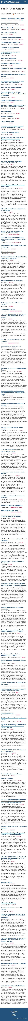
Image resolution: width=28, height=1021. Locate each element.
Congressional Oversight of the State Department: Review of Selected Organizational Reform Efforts (13, 93)
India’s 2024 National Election (9, 32)
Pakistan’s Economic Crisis (8, 252)
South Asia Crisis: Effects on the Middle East (12, 986)
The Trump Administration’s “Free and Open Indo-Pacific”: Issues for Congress (14, 257)
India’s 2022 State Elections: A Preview (11, 87)
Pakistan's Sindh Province (8, 309)
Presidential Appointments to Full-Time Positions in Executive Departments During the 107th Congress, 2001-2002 (13, 858)
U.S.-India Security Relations (8, 903)
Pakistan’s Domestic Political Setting (10, 28)
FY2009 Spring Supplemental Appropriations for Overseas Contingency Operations (13, 689)
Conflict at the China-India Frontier (10, 132)
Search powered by (18, 1018)
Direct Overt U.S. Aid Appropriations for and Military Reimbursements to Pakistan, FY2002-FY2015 (13, 392)
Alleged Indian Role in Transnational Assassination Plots (10, 52)
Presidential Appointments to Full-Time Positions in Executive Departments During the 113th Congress (13, 315)
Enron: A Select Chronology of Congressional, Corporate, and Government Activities (13, 833)
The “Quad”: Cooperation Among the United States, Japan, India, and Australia (12, 81)
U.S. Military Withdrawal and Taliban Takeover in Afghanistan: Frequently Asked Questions (13, 105)
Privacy (14, 1014)
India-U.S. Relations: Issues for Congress (12, 280)
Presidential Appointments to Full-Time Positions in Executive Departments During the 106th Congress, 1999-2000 (13, 939)
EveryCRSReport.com (10, 2)
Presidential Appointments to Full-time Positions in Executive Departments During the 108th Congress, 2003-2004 (13, 726)
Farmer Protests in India (7, 121)
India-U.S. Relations (6, 111)
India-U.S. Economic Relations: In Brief (11, 346)
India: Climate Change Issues (8, 58)
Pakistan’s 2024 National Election (10, 47)
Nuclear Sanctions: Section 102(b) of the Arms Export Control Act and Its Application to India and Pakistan (13, 915)
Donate (14, 1015)
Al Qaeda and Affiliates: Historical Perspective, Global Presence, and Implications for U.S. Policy (14, 584)
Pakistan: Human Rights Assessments (11, 37)
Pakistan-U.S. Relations (7, 116)
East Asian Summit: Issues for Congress (11, 774)
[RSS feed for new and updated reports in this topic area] (13, 14)
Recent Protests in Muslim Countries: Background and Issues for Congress (11, 515)
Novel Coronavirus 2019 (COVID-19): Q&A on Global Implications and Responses (12, 138)
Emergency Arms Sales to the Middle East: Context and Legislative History (12, 231)
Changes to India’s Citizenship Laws (10, 42)
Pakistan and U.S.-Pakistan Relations (10, 63)
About (14, 1010)
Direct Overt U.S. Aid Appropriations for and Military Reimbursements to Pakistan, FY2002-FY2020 (13, 239)
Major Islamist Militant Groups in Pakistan (12, 505)
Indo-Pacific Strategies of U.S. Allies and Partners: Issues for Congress (11, 161)
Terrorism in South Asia (7, 778)
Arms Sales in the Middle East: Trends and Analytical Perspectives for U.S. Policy (12, 126)
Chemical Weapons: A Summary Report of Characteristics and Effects (12, 450)
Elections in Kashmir (6, 882)
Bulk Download (14, 1011)
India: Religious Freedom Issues (9, 23)
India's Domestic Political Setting (9, 510)
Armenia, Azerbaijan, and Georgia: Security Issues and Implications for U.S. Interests (12, 630)
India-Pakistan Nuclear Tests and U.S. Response (13, 963)
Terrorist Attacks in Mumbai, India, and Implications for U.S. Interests (11, 654)
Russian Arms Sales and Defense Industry (12, 100)
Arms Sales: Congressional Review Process (12, 18)
